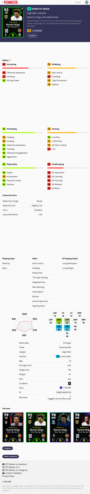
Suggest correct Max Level (59, 398)
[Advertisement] (45, 51)
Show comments (10, 456)
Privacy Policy (8, 476)
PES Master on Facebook (16, 464)
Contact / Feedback (13, 473)
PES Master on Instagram (16, 470)
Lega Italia (31, 13)
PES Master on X (12, 467)
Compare (32, 36)
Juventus (42, 13)
